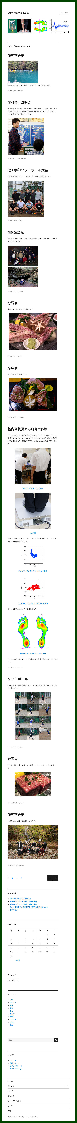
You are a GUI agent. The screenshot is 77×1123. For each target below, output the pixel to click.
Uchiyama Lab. (18, 12)
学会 (11, 1011)
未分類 (12, 1017)
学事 (25, 158)
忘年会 (13, 368)
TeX (11, 1000)
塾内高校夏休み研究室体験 (28, 429)
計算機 (12, 1022)
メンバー (11, 1091)
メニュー (64, 13)
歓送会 (13, 303)
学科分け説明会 (19, 102)
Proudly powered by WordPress (29, 1117)
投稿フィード (14, 1063)
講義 (11, 1025)
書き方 (12, 1014)
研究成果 (13, 1019)
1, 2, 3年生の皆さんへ (15, 1101)
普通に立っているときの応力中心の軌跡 (32, 571)
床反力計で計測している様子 (32, 488)
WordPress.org (15, 1069)
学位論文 (11, 1096)
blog (9, 1111)
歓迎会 (13, 759)
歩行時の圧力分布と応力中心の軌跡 (33, 654)
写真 (11, 1005)
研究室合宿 (16, 56)
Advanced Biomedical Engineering (23, 901)
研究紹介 (11, 1086)
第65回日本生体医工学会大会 (20, 899)
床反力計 (33, 533)
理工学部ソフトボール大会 (28, 170)
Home (10, 1081)
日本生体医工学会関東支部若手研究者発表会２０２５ (29, 907)
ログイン (13, 1060)
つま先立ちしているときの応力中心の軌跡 (33, 603)
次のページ (55, 880)
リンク (10, 1106)
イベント (20, 90)
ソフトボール (18, 679)
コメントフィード (16, 1066)
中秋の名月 (14, 910)
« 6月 (18, 960)
